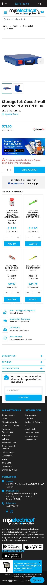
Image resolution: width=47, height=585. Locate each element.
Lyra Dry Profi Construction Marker (33, 268)
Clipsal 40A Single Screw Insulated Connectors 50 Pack (12, 214)
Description (9, 355)
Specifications (10, 368)
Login (40, 3)
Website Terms (32, 432)
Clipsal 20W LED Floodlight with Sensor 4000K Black (27, 567)
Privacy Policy (31, 436)
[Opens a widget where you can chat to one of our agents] (37, 580)
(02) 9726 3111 (22, 3)
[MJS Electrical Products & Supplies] (23, 11)
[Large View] (23, 60)
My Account (30, 415)
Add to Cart (12, 244)
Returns (6, 362)
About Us (29, 418)
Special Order (29, 169)
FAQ (27, 425)
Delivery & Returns (33, 422)
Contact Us (30, 439)
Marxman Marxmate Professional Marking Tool (33, 213)
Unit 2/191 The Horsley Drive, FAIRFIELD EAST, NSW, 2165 (25, 485)
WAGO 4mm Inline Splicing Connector (11, 268)
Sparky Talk (30, 429)
